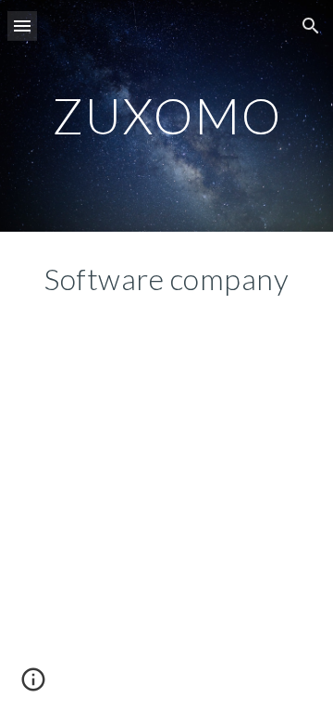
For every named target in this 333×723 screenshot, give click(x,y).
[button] (22, 25)
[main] (166, 115)
